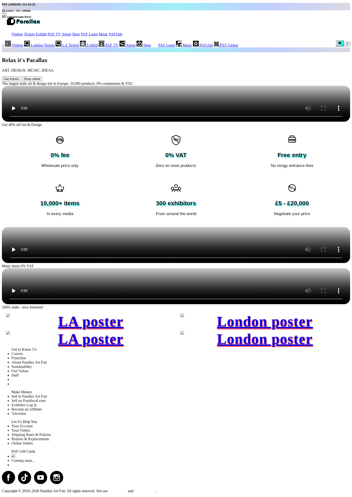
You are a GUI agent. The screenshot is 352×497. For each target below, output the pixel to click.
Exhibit (41, 34)
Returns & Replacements (30, 439)
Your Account (22, 426)
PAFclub (115, 34)
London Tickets (42, 45)
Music (103, 34)
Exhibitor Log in (24, 405)
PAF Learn (89, 34)
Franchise (18, 358)
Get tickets (11, 79)
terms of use (118, 491)
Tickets (29, 34)
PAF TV (54, 34)
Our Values (19, 371)
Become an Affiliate (26, 409)
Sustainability (21, 367)
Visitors (17, 34)
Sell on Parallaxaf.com (28, 401)
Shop (76, 34)
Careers (17, 354)
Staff (15, 375)
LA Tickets (70, 45)
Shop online (32, 79)
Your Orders (20, 430)
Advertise (18, 413)
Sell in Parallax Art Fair (29, 396)
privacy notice (145, 491)
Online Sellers (22, 443)
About (66, 34)
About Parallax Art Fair (29, 362)
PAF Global (228, 45)
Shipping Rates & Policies (31, 435)
